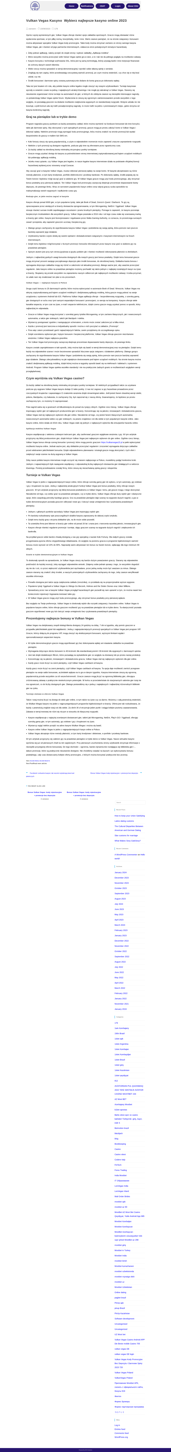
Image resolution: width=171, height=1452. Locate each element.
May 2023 (119, 914)
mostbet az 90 (121, 1207)
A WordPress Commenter (126, 855)
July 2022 (119, 967)
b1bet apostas (121, 1110)
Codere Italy (120, 1160)
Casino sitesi (120, 1154)
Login (117, 6)
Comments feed (122, 1433)
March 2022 (120, 988)
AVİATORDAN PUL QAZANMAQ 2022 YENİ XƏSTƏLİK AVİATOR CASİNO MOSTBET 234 (129, 1090)
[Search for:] (130, 802)
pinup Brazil (120, 1308)
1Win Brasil (119, 1033)
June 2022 (119, 972)
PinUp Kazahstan (122, 1313)
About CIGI (133, 6)
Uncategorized (121, 1329)
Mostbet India (121, 1256)
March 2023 (120, 925)
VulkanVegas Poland (124, 1378)
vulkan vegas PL (44, 760)
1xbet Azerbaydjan (123, 1054)
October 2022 (121, 951)
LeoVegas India (121, 1186)
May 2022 (119, 977)
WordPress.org (121, 1437)
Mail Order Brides (122, 1196)
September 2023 (122, 893)
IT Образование (122, 1181)
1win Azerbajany (122, 1028)
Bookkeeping (120, 1144)
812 (116, 1081)
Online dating (120, 1292)
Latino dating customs (124, 821)
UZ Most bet (120, 1334)
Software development (124, 1319)
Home (71, 6)
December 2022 (122, 941)
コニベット (119, 1412)
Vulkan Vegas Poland (124, 1373)
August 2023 (120, 899)
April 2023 (119, 920)
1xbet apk (119, 1039)
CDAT (102, 6)
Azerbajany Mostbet (123, 1104)
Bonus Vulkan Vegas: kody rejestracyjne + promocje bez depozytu (45, 793)
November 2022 (122, 946)
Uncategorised (121, 1324)
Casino (118, 1149)
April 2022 (119, 983)
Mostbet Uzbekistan (123, 1287)
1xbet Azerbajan (122, 1049)
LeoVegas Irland (122, 1191)
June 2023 (119, 909)
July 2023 (119, 904)
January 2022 (121, 998)
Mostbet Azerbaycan (124, 1227)
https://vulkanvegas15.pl (111, 442)
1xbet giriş (119, 1065)
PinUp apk (119, 1303)
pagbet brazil (120, 1298)
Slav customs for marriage (126, 835)
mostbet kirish (121, 1261)
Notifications (87, 6)
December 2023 (122, 878)
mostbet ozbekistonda (124, 1271)
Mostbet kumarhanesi (124, 1266)
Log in (117, 1425)
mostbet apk (120, 1202)
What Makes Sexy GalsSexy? (128, 841)
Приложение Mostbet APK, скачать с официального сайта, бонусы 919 (129, 1387)
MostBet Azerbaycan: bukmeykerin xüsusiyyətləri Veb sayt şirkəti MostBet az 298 (128, 1236)
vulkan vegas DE (122, 1349)
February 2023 (121, 930)
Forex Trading (121, 1170)
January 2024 (121, 872)
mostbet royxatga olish (124, 1277)
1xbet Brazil (120, 1060)
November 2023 (122, 883)
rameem (32, 29)
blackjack (119, 1133)
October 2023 (121, 888)
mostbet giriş (120, 1245)
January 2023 (121, 935)
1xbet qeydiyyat (121, 1075)
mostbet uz (119, 1282)
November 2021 (122, 1004)
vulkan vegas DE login (124, 1354)
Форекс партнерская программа (129, 1407)
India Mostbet (121, 1175)
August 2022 (120, 962)
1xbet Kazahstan (122, 1070)
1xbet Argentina (121, 1044)
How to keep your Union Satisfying (130, 816)
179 (56, 29)
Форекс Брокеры (122, 1401)
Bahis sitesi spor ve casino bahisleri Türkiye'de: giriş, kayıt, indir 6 (128, 1119)
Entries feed (120, 1429)
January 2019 (121, 1009)
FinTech (118, 1165)
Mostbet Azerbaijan (123, 1221)
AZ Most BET (120, 1099)
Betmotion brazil (122, 1128)
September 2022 (122, 956)
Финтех (118, 1396)
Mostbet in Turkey (122, 1250)
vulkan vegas (34, 760)
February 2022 (121, 993)
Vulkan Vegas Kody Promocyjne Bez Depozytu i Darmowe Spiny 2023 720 (128, 1363)
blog (116, 1139)
